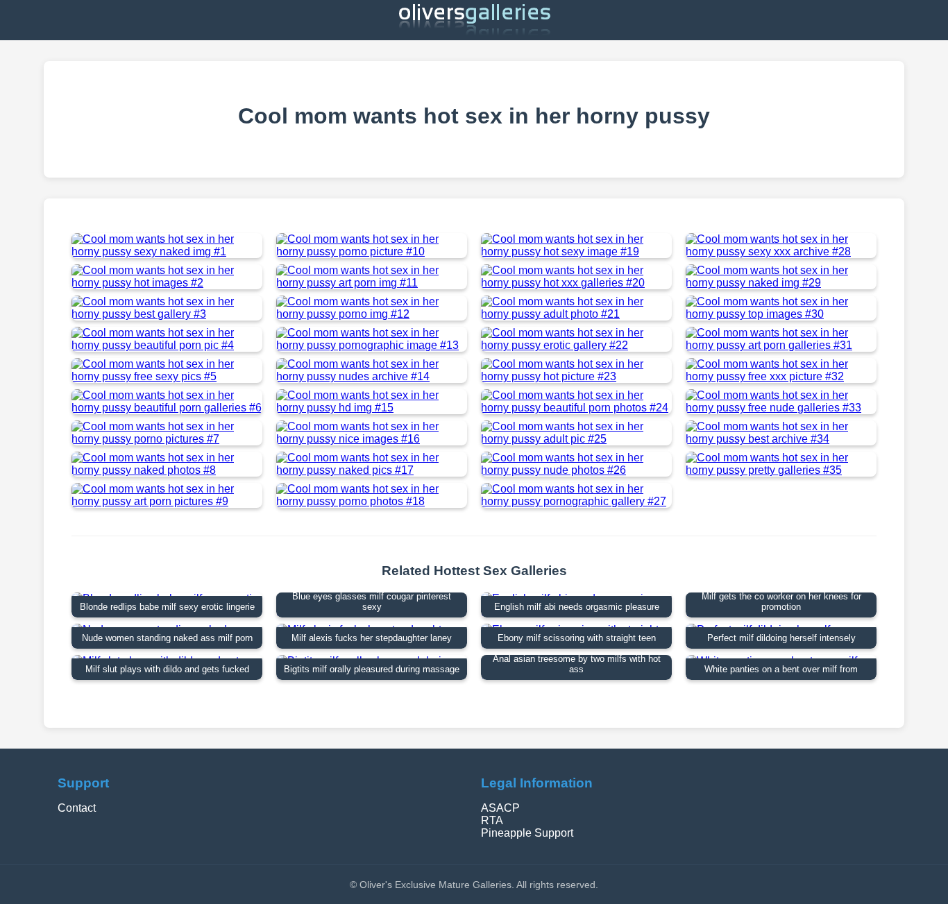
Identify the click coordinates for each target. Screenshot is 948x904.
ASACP (500, 808)
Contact (77, 808)
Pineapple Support (527, 833)
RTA (492, 820)
